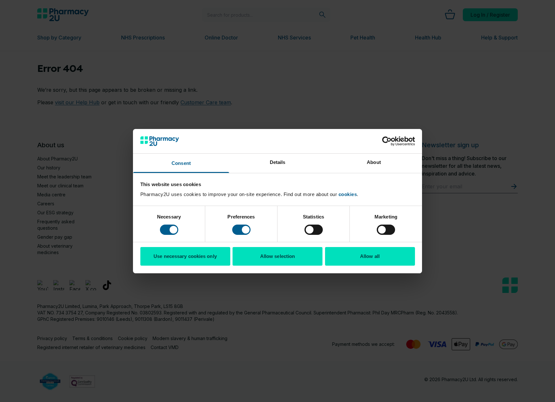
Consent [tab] (181, 163)
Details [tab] (278, 162)
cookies (348, 194)
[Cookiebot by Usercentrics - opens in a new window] (387, 141)
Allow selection (277, 256)
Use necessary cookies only (185, 256)
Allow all (370, 256)
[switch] (241, 230)
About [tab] (374, 162)
